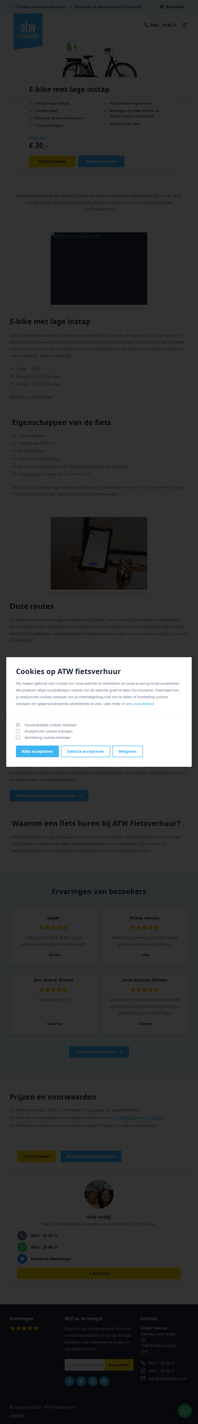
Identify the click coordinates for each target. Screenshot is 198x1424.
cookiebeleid (143, 703)
